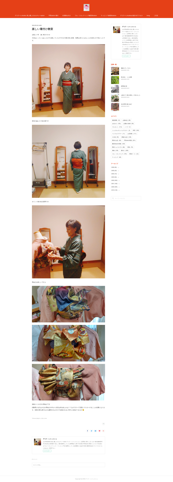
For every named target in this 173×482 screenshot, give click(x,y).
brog (148, 15)
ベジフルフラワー (118, 133)
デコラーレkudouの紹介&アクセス (131, 15)
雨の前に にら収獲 (126, 77)
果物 (115, 150)
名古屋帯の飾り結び (126, 104)
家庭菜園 (116, 120)
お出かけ (116, 123)
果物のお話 (126, 137)
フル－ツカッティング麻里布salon (86, 15)
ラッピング (116, 157)
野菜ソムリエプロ (118, 147)
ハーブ (128, 127)
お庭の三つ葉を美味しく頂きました (130, 95)
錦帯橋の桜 (124, 86)
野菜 (130, 147)
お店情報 (132, 133)
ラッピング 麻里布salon (108, 15)
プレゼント (117, 127)
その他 (115, 137)
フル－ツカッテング (119, 154)
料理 (136, 130)
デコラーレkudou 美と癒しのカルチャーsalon (30, 15)
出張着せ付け (66, 15)
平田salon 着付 (53, 15)
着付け (124, 150)
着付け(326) (44, 418)
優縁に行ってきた (126, 68)
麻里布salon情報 (118, 143)
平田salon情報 (129, 140)
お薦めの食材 (128, 123)
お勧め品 (127, 120)
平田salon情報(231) (36, 418)
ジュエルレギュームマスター (121, 130)
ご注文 (156, 15)
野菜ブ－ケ (133, 154)
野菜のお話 (116, 140)
